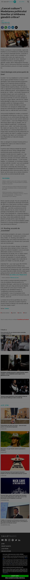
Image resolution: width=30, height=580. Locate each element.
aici (11, 563)
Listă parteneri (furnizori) (6, 573)
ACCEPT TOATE (15, 576)
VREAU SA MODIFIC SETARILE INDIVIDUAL (15, 578)
